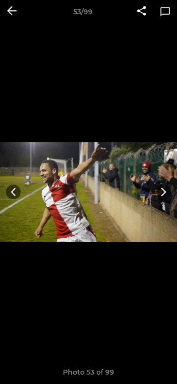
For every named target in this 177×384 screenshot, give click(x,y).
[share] (142, 12)
